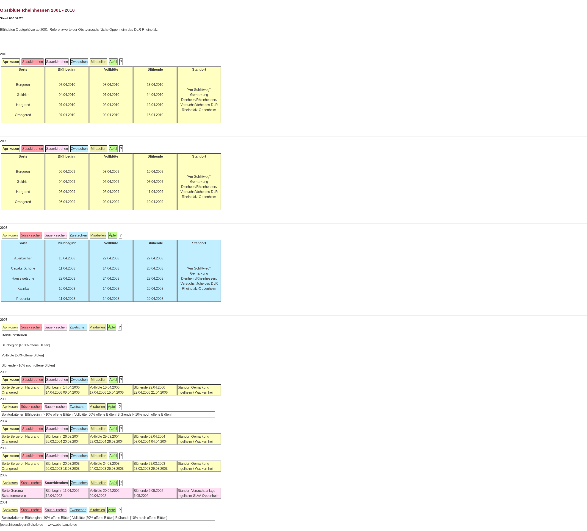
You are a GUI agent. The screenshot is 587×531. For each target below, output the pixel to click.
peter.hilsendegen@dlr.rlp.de (22, 524)
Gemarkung (200, 436)
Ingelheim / (186, 441)
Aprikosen (10, 235)
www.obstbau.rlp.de (62, 524)
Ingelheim (185, 496)
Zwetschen (79, 62)
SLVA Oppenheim (206, 496)
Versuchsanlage (203, 490)
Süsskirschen (32, 62)
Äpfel (113, 62)
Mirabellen (98, 62)
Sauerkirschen (57, 62)
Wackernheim (205, 441)
